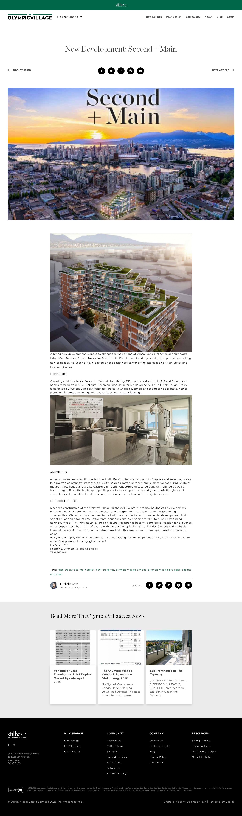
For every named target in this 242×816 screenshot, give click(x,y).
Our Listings (71, 740)
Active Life (113, 768)
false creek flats (68, 569)
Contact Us (156, 740)
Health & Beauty (116, 773)
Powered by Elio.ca (221, 801)
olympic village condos (131, 569)
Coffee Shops (115, 746)
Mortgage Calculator (204, 751)
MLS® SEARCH (73, 733)
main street (87, 569)
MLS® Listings (72, 746)
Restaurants (114, 740)
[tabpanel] (73, 667)
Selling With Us (201, 740)
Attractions (114, 762)
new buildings (105, 569)
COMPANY (156, 733)
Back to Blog (21, 70)
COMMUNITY (115, 733)
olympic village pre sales (164, 569)
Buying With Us (201, 746)
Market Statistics (202, 757)
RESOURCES (200, 733)
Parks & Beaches (117, 757)
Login (230, 16)
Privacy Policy (158, 757)
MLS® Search (173, 17)
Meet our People (159, 746)
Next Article (221, 70)
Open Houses (72, 751)
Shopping (112, 751)
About (208, 17)
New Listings (154, 17)
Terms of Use (157, 762)
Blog (220, 17)
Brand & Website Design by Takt (185, 801)
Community (193, 17)
